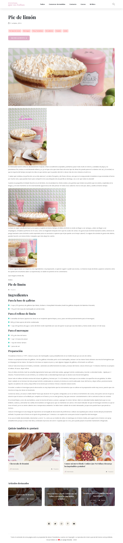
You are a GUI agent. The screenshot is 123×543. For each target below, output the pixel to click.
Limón (65, 31)
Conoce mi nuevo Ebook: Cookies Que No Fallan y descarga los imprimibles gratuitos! (61, 496)
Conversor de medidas (57, 4)
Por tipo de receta (14, 31)
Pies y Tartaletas (38, 31)
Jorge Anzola (67, 540)
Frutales (58, 31)
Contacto (72, 4)
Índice (42, 4)
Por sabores (49, 31)
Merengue (26, 31)
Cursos (83, 4)
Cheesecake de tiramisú (19, 464)
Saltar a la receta (18, 38)
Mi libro (92, 4)
